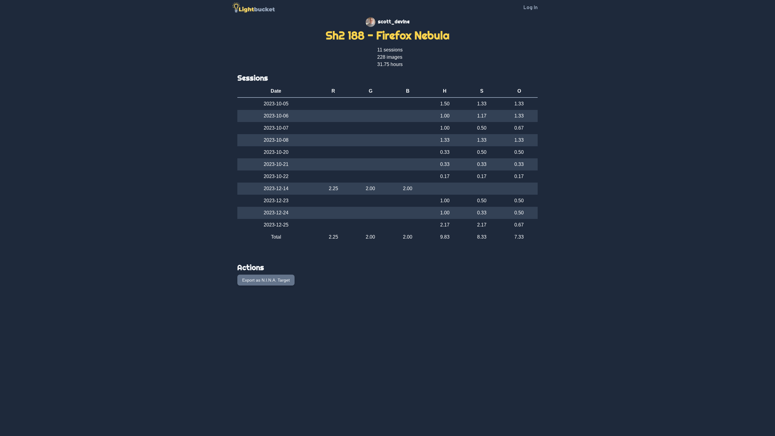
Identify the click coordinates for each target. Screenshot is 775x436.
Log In (530, 7)
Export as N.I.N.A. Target (266, 280)
